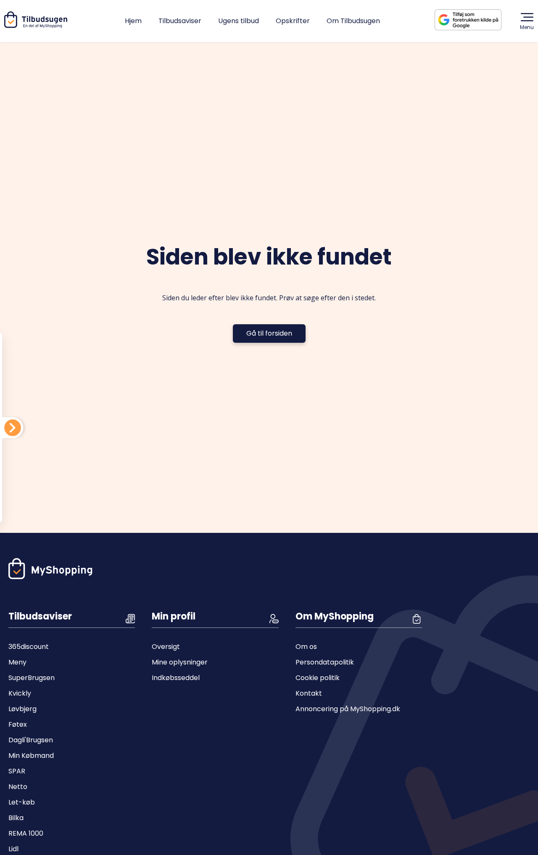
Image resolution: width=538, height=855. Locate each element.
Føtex (17, 724)
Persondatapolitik (324, 662)
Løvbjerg (22, 709)
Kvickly (19, 693)
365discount (28, 646)
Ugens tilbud (238, 21)
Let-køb (21, 802)
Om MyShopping (334, 616)
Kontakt (308, 693)
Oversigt (166, 646)
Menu (527, 27)
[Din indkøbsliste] (12, 427)
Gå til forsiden (269, 333)
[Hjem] (37, 26)
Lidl (13, 849)
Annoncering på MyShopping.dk (347, 709)
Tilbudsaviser (179, 21)
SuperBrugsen (31, 678)
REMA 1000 (25, 833)
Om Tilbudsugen (353, 21)
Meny (17, 662)
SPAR (16, 771)
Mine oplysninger (180, 662)
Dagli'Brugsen (30, 740)
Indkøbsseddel (176, 678)
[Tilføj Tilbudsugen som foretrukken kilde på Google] (475, 20)
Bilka (16, 818)
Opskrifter (293, 21)
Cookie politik (317, 678)
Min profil (173, 616)
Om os (306, 646)
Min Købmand (31, 755)
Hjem (133, 21)
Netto (17, 786)
